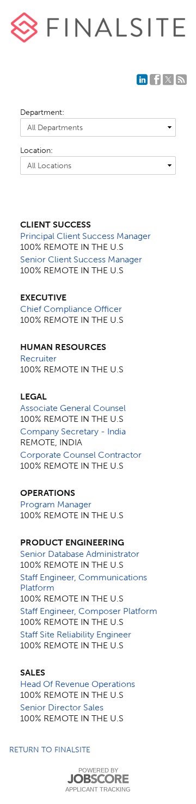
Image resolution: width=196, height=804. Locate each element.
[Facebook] (155, 79)
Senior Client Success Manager (81, 259)
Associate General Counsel (73, 408)
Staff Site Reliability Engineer (75, 634)
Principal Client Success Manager (85, 236)
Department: (42, 112)
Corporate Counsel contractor (81, 455)
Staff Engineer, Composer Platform (88, 611)
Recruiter (38, 358)
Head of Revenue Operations (77, 684)
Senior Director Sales (61, 707)
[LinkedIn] (142, 79)
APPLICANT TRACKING (98, 789)
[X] (168, 79)
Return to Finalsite (49, 749)
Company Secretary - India (73, 431)
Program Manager (55, 504)
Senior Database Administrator (79, 554)
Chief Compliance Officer (71, 309)
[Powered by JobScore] (98, 779)
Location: (36, 150)
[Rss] (181, 79)
